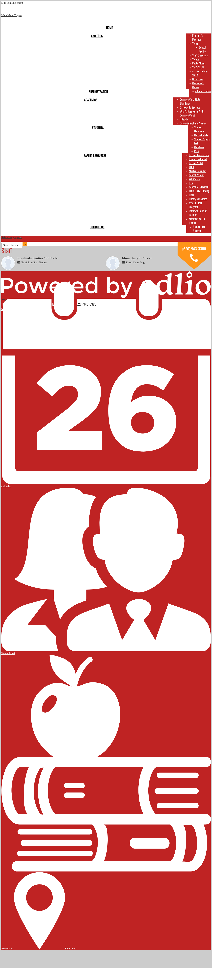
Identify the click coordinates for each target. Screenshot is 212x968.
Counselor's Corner (198, 85)
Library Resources (198, 199)
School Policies (196, 175)
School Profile (202, 49)
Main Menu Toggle (11, 15)
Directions (197, 79)
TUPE (191, 167)
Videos (195, 59)
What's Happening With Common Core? (192, 113)
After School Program (195, 205)
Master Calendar (197, 171)
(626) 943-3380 (85, 304)
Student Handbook (199, 129)
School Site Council (199, 187)
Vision (195, 43)
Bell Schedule (201, 135)
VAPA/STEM (198, 67)
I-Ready (184, 119)
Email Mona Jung (135, 262)
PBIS (196, 151)
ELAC (191, 195)
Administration (203, 91)
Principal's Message (197, 37)
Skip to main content (12, 2)
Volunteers (194, 179)
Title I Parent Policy (199, 191)
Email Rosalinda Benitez (34, 262)
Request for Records (199, 229)
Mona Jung (130, 258)
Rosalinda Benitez (30, 258)
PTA (191, 183)
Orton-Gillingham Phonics (193, 123)
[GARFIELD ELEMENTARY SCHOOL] (106, 14)
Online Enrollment (198, 159)
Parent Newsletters (199, 155)
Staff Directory (200, 55)
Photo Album (198, 63)
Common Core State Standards (190, 101)
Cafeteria (199, 147)
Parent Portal (196, 163)
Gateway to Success (190, 107)
